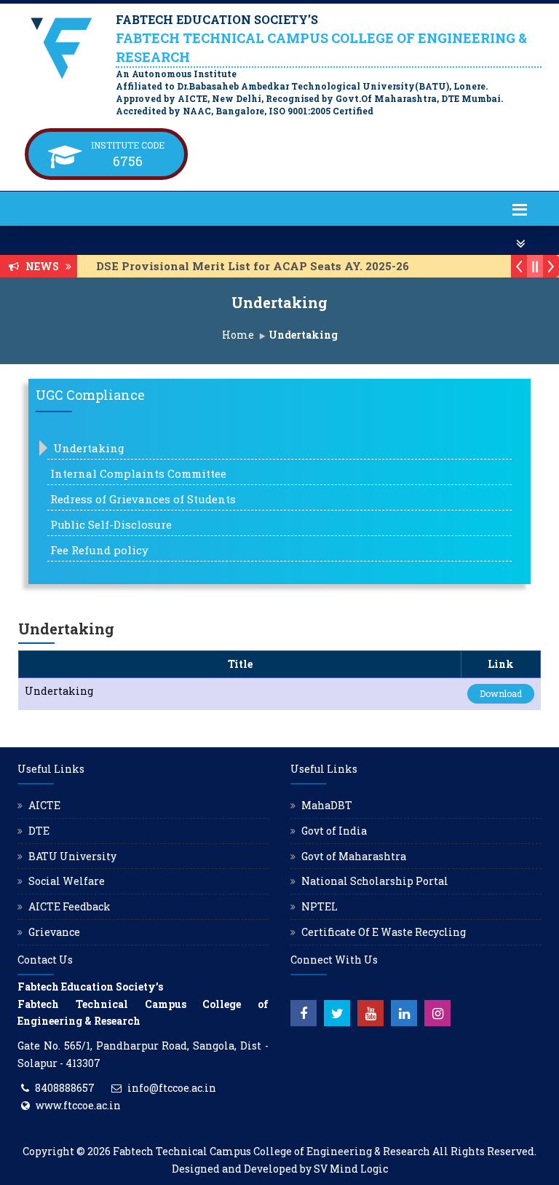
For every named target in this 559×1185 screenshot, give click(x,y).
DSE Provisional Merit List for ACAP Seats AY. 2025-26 (243, 266)
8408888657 (65, 1088)
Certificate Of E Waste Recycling (383, 932)
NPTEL (319, 906)
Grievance (54, 932)
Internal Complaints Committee (138, 473)
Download (501, 693)
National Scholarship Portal (374, 881)
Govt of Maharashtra (353, 856)
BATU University (72, 856)
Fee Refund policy (99, 550)
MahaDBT (326, 805)
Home (238, 335)
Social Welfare (66, 881)
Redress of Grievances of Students (143, 499)
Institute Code (127, 145)
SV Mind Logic (351, 1169)
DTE (38, 831)
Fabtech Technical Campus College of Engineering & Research (271, 1151)
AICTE (44, 805)
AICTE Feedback (69, 906)
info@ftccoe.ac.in (171, 1088)
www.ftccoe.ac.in (78, 1105)
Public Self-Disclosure (111, 524)
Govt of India (334, 831)
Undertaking (88, 448)
